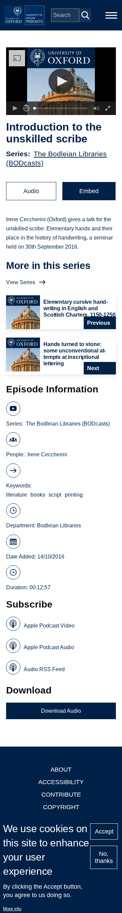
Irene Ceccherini (47, 454)
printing (74, 495)
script (54, 495)
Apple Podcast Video (49, 626)
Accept (104, 831)
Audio (31, 191)
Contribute (61, 794)
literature (16, 495)
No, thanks (104, 857)
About (61, 769)
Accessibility (61, 782)
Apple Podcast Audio (49, 647)
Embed (89, 191)
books (37, 495)
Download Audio (61, 711)
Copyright (61, 807)
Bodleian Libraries (59, 525)
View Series (20, 282)
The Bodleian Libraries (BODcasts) (68, 424)
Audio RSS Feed (44, 669)
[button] (61, 81)
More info (12, 908)
